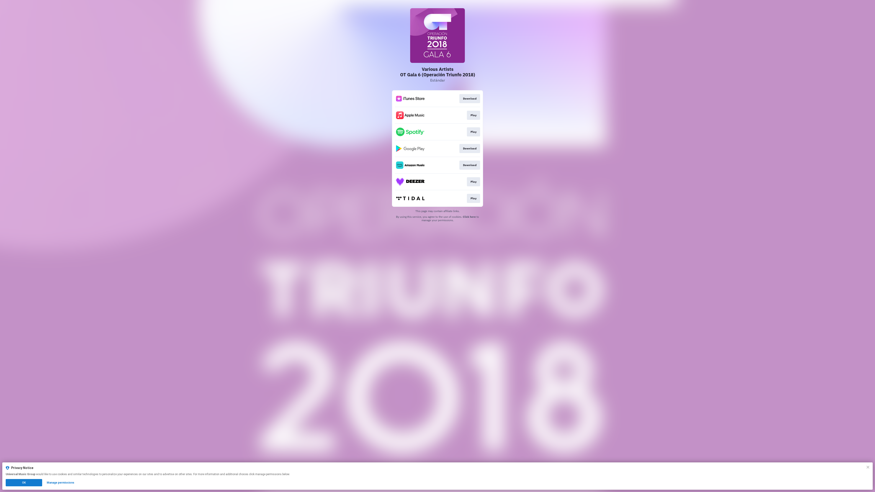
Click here (469, 216)
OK (24, 482)
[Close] (868, 467)
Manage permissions (60, 482)
